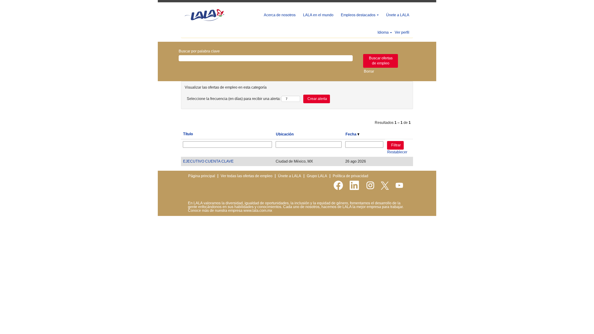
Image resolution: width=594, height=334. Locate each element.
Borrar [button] (369, 71)
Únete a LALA (397, 15)
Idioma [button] (384, 32)
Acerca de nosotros (280, 15)
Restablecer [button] (397, 152)
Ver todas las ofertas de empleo (246, 176)
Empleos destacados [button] (358, 15)
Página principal (201, 176)
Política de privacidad (350, 176)
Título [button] (188, 134)
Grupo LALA (317, 176)
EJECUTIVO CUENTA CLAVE (208, 161)
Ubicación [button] (285, 134)
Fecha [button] (351, 134)
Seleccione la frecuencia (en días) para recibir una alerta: (234, 99)
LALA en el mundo (318, 15)
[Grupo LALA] (204, 15)
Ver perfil (402, 32)
